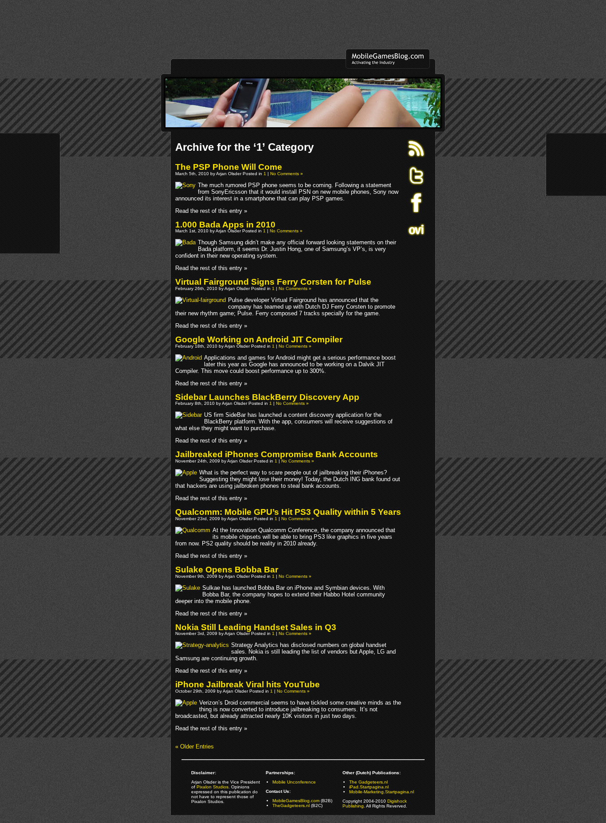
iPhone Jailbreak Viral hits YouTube (247, 684)
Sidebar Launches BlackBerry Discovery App (267, 397)
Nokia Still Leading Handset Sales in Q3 (255, 627)
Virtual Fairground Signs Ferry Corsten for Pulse (273, 281)
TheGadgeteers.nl (291, 805)
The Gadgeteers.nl (368, 782)
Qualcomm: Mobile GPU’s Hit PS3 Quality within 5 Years (288, 512)
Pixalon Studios (212, 786)
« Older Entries (194, 746)
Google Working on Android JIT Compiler (258, 339)
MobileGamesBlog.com (295, 800)
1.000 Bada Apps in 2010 (225, 224)
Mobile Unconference (294, 782)
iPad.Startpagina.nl (369, 786)
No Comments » (286, 173)
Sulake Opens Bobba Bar (226, 569)
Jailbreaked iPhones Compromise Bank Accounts (276, 454)
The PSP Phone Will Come (228, 167)
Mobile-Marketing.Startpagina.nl (381, 791)
